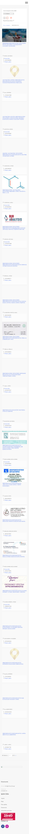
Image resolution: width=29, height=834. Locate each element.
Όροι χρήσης (4, 804)
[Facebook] (3, 826)
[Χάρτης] (11, 18)
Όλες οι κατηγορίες (6, 25)
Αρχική (2, 798)
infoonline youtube (6, 810)
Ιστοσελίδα (7, 58)
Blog (2, 801)
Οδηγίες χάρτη (8, 61)
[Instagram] (7, 826)
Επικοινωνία (4, 807)
